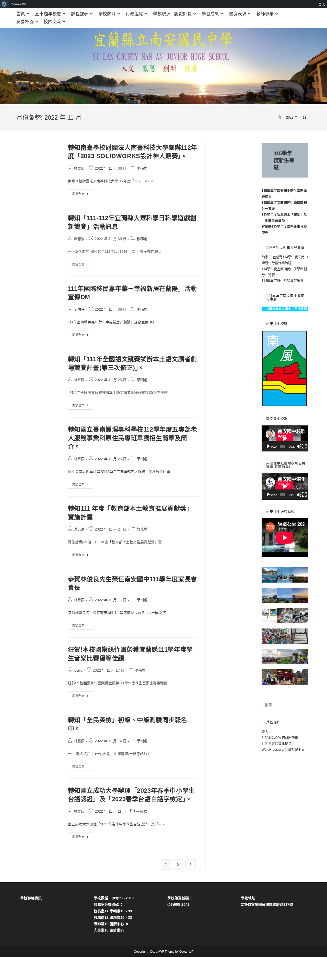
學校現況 (161, 13)
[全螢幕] (304, 446)
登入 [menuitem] (321, 4)
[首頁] (279, 117)
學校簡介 (107, 13)
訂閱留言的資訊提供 (276, 743)
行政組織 (134, 13)
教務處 (142, 239)
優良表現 (237, 13)
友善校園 (25, 21)
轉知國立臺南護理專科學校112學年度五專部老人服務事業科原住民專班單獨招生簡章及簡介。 (132, 438)
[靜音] (299, 446)
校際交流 (52, 21)
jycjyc (78, 670)
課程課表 (79, 13)
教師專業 (265, 13)
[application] (285, 438)
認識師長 (183, 13)
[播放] (268, 446)
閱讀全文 (82, 195)
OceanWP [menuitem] (18, 4)
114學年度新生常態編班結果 (282, 281)
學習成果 (210, 13)
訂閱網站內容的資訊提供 (280, 737)
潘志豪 (79, 239)
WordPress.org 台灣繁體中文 (283, 749)
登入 (265, 732)
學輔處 (142, 168)
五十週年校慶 (48, 13)
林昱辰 (79, 168)
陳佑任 (79, 309)
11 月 (307, 117)
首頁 (20, 13)
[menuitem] (4, 4)
